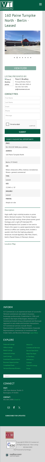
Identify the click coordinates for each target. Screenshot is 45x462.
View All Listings (31, 365)
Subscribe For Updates (15, 416)
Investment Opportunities (11, 359)
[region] (22, 46)
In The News (30, 356)
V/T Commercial (6, 5)
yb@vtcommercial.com (22, 89)
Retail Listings (7, 350)
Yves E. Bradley (21, 79)
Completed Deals (8, 365)
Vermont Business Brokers (11, 368)
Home (28, 368)
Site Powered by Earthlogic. (22, 450)
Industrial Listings (9, 353)
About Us (29, 344)
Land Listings (7, 356)
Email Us (17, 399)
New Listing (34, 445)
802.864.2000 (27, 447)
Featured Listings (8, 344)
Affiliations (30, 359)
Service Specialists (32, 350)
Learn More (34, 333)
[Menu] (40, 4)
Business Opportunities (11, 362)
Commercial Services (33, 347)
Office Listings (8, 347)
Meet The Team (31, 353)
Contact (29, 362)
